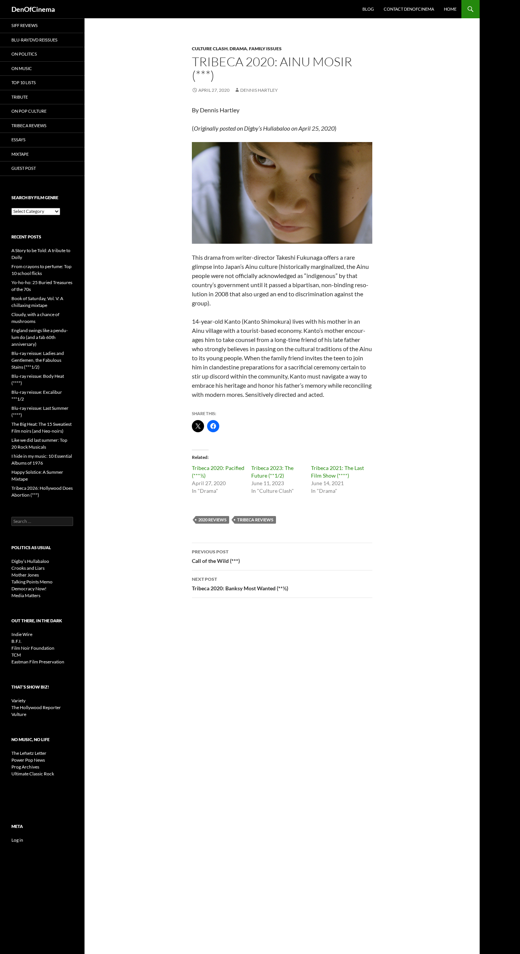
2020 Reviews (212, 519)
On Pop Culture (28, 111)
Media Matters (25, 595)
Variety (18, 700)
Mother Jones (25, 575)
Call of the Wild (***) (216, 556)
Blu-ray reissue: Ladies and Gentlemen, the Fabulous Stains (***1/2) (37, 360)
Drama (238, 48)
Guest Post (23, 168)
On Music (21, 68)
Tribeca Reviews (255, 519)
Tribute (19, 96)
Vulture (18, 714)
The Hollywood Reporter (36, 707)
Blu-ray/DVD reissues (34, 39)
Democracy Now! (28, 588)
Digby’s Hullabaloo (30, 561)
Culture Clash (210, 48)
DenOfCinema (33, 9)
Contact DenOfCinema (409, 8)
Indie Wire (21, 634)
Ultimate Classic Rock (32, 774)
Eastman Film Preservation (37, 662)
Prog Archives (25, 767)
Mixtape (20, 154)
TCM (16, 655)
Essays (18, 139)
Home (450, 8)
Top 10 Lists (23, 82)
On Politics (24, 53)
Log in (17, 840)
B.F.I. (16, 641)
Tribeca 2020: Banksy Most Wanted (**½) (240, 583)
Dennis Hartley (259, 90)
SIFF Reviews (24, 25)
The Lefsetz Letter (28, 753)
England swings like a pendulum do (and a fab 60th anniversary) (39, 337)
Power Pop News (28, 760)
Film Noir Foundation (32, 648)
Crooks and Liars (28, 568)
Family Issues (265, 48)
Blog (368, 8)
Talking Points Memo (32, 582)
